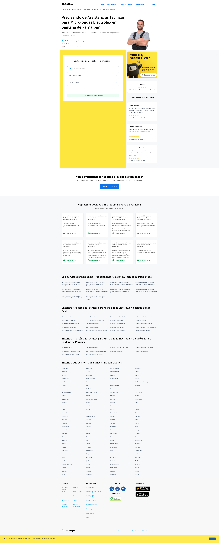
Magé (112, 450)
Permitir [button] (212, 539)
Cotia (136, 402)
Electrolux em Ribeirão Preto (143, 323)
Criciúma (112, 457)
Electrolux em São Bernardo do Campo (146, 327)
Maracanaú (65, 450)
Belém (112, 389)
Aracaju (137, 409)
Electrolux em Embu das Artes (119, 347)
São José (112, 399)
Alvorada (64, 433)
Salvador (64, 371)
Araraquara (113, 447)
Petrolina (89, 457)
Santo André (89, 382)
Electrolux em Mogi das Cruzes (70, 323)
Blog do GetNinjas (91, 504)
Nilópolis (64, 423)
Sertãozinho (114, 468)
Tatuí (63, 474)
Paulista (137, 433)
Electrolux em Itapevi (116, 351)
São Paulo (89, 368)
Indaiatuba (65, 416)
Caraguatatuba (114, 443)
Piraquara (64, 447)
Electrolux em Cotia (92, 347)
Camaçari (137, 430)
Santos (137, 378)
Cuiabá (64, 389)
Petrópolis (113, 433)
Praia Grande (138, 392)
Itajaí (63, 409)
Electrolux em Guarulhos (69, 320)
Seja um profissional (108, 4)
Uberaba (137, 447)
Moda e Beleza (77, 492)
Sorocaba (137, 389)
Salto (63, 457)
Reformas (76, 496)
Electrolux (95, 10)
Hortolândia (114, 413)
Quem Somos (90, 487)
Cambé (137, 471)
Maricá (112, 430)
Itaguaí (88, 468)
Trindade (64, 461)
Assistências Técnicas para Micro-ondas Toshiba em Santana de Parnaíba (95, 297)
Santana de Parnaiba (108, 10)
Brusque (64, 468)
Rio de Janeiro (114, 368)
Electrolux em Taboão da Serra (70, 354)
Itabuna (137, 474)
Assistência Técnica (75, 10)
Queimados (89, 461)
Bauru (87, 437)
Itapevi (112, 409)
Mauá (111, 406)
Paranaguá (89, 474)
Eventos (75, 487)
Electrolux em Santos (92, 327)
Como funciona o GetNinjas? (72, 47)
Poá (136, 437)
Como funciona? (126, 4)
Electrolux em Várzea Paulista (94, 354)
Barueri (137, 375)
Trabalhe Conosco (91, 500)
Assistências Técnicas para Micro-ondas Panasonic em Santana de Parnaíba (120, 291)
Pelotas (88, 447)
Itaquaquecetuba (91, 416)
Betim (88, 409)
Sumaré (112, 416)
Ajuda (87, 517)
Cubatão (64, 471)
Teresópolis (138, 450)
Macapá (112, 471)
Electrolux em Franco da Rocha (71, 351)
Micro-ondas (86, 10)
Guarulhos (89, 375)
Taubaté (88, 426)
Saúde (75, 500)
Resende (88, 471)
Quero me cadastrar (109, 186)
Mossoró (137, 464)
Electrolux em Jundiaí (116, 320)
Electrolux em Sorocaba (117, 327)
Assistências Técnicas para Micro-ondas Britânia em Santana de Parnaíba (95, 284)
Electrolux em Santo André (69, 327)
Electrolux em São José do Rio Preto (72, 330)
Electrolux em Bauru (67, 317)
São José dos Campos (92, 392)
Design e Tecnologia (65, 505)
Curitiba (64, 375)
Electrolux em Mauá (140, 320)
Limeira (64, 437)
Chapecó (88, 454)
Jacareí (137, 419)
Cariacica (113, 426)
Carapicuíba (138, 399)
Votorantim (138, 440)
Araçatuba (113, 474)
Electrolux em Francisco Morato (144, 347)
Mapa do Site (90, 513)
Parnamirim (65, 430)
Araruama (113, 454)
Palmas (137, 423)
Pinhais (112, 419)
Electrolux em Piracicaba (117, 323)
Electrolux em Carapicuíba (118, 317)
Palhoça (137, 468)
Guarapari (137, 457)
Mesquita (88, 433)
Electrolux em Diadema (141, 317)
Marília (137, 461)
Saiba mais (52, 538)
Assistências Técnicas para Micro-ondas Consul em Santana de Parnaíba (121, 283)
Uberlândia (138, 395)
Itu (87, 440)
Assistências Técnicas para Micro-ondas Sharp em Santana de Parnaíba (72, 297)
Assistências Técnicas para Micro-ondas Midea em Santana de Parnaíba (97, 290)
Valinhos (64, 419)
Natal (63, 406)
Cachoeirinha (65, 426)
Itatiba (137, 454)
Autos (63, 496)
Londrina (88, 406)
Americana (89, 430)
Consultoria (65, 500)
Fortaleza (137, 368)
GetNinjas (65, 10)
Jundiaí (64, 395)
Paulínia (112, 437)
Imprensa (121, 531)
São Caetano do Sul (91, 399)
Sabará (64, 443)
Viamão (112, 423)
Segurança (140, 4)
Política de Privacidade (142, 531)
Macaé (136, 426)
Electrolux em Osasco (92, 323)
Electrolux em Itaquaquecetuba (95, 320)
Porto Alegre (65, 378)
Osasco (64, 385)
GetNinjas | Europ (91, 496)
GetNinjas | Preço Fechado (94, 492)
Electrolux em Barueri (68, 347)
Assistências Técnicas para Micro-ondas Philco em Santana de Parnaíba (146, 290)
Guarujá (88, 402)
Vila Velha (89, 389)
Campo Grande (114, 385)
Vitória (88, 395)
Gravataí (88, 423)
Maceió (88, 413)
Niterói (112, 375)
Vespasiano (89, 450)
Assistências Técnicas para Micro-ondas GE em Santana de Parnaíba (144, 283)
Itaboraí (137, 443)
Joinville (137, 385)
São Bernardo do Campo (142, 382)
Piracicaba (65, 413)
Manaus (88, 385)
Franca (88, 443)
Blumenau (138, 406)
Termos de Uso (129, 531)
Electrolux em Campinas (93, 317)
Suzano (112, 402)
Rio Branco (65, 368)
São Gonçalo (114, 392)
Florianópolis (114, 378)
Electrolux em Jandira (141, 351)
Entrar (153, 4)
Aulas (63, 492)
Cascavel (64, 440)
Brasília (137, 371)
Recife (63, 382)
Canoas (112, 395)
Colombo (137, 416)
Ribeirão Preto (90, 378)
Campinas (113, 382)
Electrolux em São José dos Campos (96, 330)
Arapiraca (64, 402)
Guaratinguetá (114, 464)
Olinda (137, 413)
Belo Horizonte (114, 371)
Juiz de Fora (65, 399)
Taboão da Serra (66, 392)
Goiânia (88, 371)
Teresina (88, 419)
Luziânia (112, 461)
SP (100, 10)
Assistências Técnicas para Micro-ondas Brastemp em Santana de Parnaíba (71, 284)
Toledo (88, 464)
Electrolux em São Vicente (142, 330)
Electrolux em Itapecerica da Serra (96, 351)
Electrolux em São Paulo (117, 330)
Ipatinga (64, 454)
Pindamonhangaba (67, 464)
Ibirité (112, 440)
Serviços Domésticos (76, 505)
